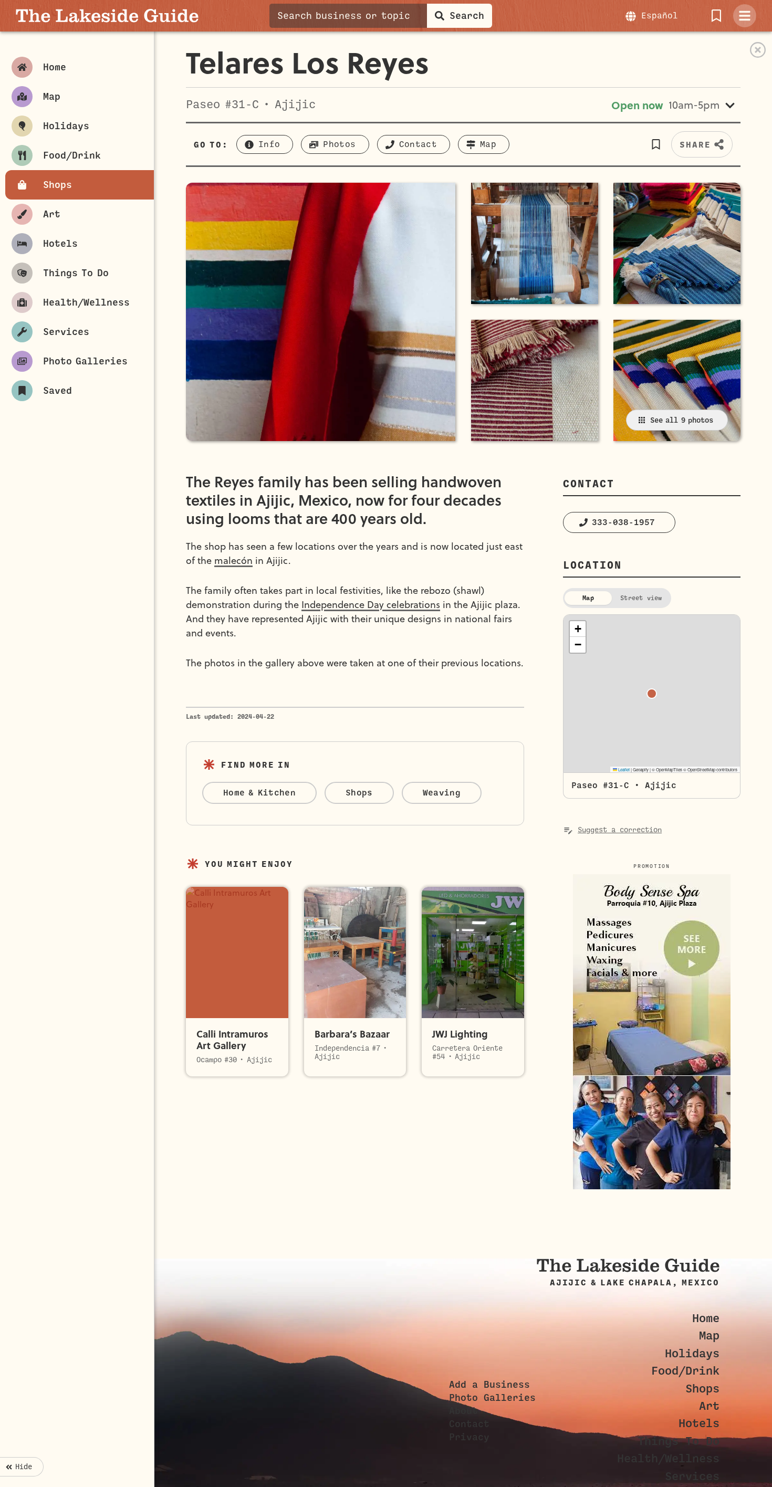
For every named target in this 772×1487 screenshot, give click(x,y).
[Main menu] (744, 15)
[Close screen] (758, 50)
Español (659, 15)
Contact (469, 1424)
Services (692, 1476)
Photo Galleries (492, 1397)
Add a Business (489, 1384)
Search (467, 16)
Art (709, 1405)
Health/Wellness (668, 1458)
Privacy (469, 1437)
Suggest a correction (620, 830)
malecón (233, 560)
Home (705, 1318)
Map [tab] (588, 598)
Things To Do (678, 1441)
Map (709, 1335)
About (463, 1411)
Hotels (699, 1423)
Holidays (692, 1353)
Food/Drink (685, 1370)
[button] (655, 144)
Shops (702, 1388)
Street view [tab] (641, 598)
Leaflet (623, 769)
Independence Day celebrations (370, 604)
